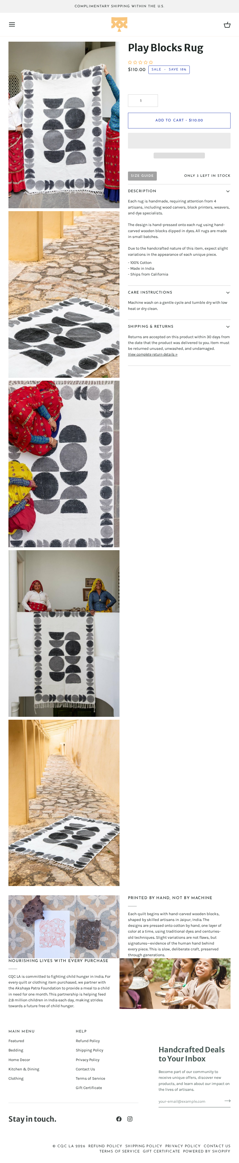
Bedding (15, 1050)
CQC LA (65, 1146)
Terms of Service (90, 1078)
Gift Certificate (89, 1088)
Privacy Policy (87, 1060)
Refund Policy (88, 1041)
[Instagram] (130, 1119)
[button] (141, 62)
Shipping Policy (89, 1050)
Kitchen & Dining (23, 1069)
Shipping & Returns (150, 327)
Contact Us (85, 1069)
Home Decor (19, 1060)
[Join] (226, 1100)
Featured (16, 1041)
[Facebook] (119, 1119)
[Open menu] (17, 24)
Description (142, 191)
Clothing (16, 1078)
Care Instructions (150, 292)
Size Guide (142, 176)
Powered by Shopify (207, 1151)
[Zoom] (19, 197)
